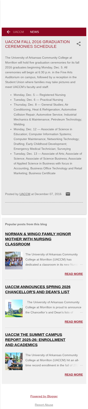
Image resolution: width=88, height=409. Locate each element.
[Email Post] (67, 195)
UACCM (18, 32)
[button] (79, 44)
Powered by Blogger (44, 396)
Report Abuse (44, 404)
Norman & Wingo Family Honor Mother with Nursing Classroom (38, 239)
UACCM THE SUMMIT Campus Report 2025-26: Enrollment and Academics (35, 340)
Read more (74, 274)
